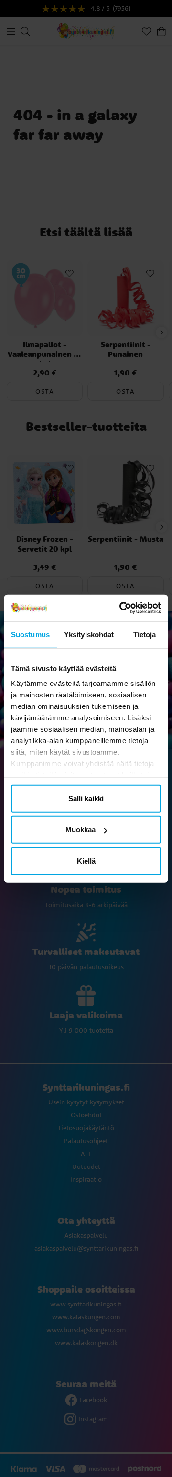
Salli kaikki (86, 798)
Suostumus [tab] (30, 634)
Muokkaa (80, 829)
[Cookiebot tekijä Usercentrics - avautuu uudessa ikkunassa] (121, 608)
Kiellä (86, 860)
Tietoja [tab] (144, 634)
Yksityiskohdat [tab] (89, 634)
